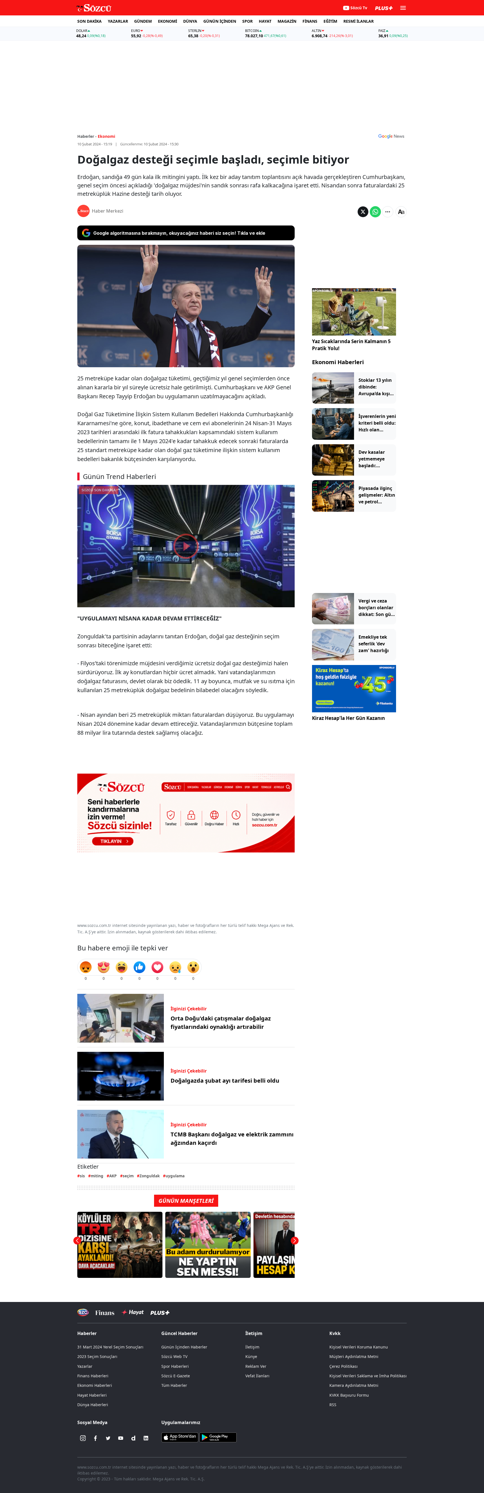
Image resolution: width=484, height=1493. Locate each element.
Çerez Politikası (343, 1366)
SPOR (247, 21)
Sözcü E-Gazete (175, 1375)
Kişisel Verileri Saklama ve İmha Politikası (368, 1375)
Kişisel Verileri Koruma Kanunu (358, 1347)
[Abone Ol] (391, 136)
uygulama (175, 1175)
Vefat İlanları (257, 1375)
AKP (113, 1175)
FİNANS (309, 21)
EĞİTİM (330, 21)
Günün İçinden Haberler (184, 1347)
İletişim (252, 1347)
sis (82, 1175)
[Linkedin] (146, 1438)
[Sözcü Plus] (159, 1312)
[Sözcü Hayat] (132, 1312)
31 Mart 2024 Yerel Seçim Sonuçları (110, 1347)
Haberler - (87, 136)
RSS (332, 1404)
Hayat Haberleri (92, 1395)
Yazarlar (84, 1366)
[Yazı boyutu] (401, 211)
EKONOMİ (167, 21)
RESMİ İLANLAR (358, 21)
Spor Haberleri (175, 1366)
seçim (128, 1175)
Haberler (87, 1333)
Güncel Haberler (179, 1333)
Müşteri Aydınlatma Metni (353, 1356)
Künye (251, 1356)
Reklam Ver (255, 1366)
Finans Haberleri (92, 1375)
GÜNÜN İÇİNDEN (219, 21)
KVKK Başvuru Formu (349, 1395)
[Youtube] (120, 1438)
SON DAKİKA (89, 21)
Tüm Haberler (174, 1385)
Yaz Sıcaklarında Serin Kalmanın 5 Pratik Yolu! (351, 345)
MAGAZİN (287, 21)
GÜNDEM (143, 21)
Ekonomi (106, 136)
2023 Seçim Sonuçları (97, 1356)
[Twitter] (108, 1438)
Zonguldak (149, 1175)
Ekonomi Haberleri (338, 362)
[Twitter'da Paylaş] (363, 211)
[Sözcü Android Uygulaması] (217, 1437)
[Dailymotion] (133, 1438)
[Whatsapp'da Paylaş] (375, 211)
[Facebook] (95, 1438)
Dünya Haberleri (92, 1404)
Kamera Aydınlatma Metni (353, 1385)
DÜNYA (190, 21)
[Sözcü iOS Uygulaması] (179, 1437)
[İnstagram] (83, 1438)
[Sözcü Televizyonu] (83, 1312)
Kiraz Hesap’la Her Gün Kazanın (348, 718)
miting (97, 1175)
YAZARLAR (118, 21)
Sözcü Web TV (174, 1356)
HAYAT (265, 21)
